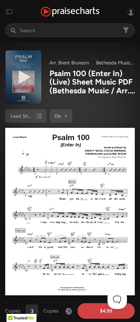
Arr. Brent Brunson (69, 63)
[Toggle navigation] (9, 12)
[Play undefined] (23, 77)
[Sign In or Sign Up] (131, 12)
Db (58, 116)
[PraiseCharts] (70, 12)
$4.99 (106, 311)
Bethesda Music (113, 63)
